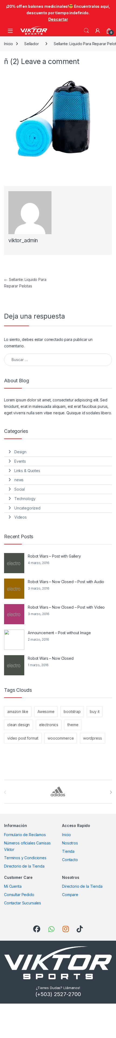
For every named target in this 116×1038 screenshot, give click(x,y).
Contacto (70, 859)
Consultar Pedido (19, 894)
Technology (25, 498)
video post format (22, 738)
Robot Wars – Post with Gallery (54, 556)
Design (20, 452)
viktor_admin (23, 240)
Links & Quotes (27, 470)
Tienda (68, 851)
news (18, 479)
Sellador (31, 43)
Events (20, 461)
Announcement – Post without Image (59, 632)
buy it (94, 711)
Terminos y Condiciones (25, 857)
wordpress (92, 738)
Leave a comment (50, 61)
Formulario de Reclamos (25, 834)
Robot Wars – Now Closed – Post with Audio (66, 581)
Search (86, 31)
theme (72, 724)
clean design (18, 724)
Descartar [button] (58, 19)
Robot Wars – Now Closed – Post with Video (66, 607)
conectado (53, 339)
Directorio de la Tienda (24, 866)
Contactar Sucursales (22, 903)
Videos (20, 517)
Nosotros (70, 843)
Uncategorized (27, 508)
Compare (70, 894)
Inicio (8, 43)
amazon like (17, 711)
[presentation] (111, 792)
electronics (48, 724)
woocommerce (60, 738)
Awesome (45, 711)
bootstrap (72, 711)
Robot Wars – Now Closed (51, 658)
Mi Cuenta (13, 886)
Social (19, 489)
